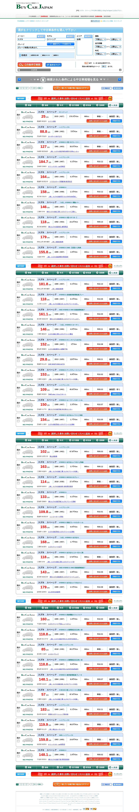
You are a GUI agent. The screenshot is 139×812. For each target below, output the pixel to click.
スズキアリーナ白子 (55, 547)
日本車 (32, 21)
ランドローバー (57, 801)
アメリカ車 (58, 794)
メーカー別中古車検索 (72, 16)
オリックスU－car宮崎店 (56, 166)
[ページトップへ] (118, 266)
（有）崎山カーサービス (56, 729)
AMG (81, 795)
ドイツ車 (52, 794)
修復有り (56, 55)
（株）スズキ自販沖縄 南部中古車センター (64, 151)
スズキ (38, 21)
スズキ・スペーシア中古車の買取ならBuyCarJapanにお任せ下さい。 (101, 10)
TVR (76, 801)
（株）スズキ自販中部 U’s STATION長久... (64, 639)
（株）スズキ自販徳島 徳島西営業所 (60, 486)
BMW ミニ (43, 797)
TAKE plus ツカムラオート (57, 394)
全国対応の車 (35, 55)
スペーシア (45, 21)
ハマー (97, 797)
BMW (96, 795)
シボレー (89, 797)
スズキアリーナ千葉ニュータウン (59, 624)
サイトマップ (118, 21)
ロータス (69, 801)
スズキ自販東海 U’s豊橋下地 (57, 349)
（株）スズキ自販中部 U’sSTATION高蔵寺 (64, 669)
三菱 (47, 795)
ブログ (69, 809)
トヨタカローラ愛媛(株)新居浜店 (61, 181)
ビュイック (41, 799)
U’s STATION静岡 (54, 592)
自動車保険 (99, 16)
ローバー (64, 801)
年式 (97, 50)
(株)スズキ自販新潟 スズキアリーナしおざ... (65, 319)
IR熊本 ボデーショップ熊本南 (58, 714)
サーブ (69, 804)
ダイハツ (63, 795)
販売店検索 (107, 16)
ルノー (45, 803)
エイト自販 (52, 121)
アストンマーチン (43, 801)
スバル (50, 795)
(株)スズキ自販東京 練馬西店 (58, 227)
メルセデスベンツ (75, 795)
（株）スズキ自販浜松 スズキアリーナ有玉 (62, 684)
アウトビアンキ (92, 803)
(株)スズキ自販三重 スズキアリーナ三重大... (62, 212)
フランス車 (70, 794)
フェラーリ (59, 803)
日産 (98, 794)
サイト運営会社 (46, 809)
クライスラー (74, 799)
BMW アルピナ (50, 797)
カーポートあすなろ (55, 136)
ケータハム (91, 801)
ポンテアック (67, 799)
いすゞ (68, 795)
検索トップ (42, 794)
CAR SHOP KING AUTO (56, 364)
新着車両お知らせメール (57, 16)
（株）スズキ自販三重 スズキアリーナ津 (60, 562)
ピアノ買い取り (63, 809)
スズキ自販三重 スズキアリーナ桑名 (60, 334)
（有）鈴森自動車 (57, 242)
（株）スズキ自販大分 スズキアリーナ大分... (63, 304)
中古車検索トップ (34, 16)
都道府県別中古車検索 (87, 16)
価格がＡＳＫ (46, 55)
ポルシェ (57, 797)
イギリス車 (64, 794)
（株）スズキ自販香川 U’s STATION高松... (62, 196)
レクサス (90, 794)
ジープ (84, 799)
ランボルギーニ (78, 803)
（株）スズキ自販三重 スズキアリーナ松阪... (63, 379)
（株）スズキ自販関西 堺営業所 (57, 257)
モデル (49, 36)
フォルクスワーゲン (69, 797)
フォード (53, 799)
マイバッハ (86, 795)
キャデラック (82, 797)
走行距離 (98, 43)
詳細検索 (34, 70)
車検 (81, 809)
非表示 (24, 55)
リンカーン (47, 799)
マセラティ (65, 803)
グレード (21, 44)
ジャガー (50, 801)
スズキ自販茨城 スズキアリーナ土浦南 (61, 424)
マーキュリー (60, 799)
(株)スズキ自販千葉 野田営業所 (58, 759)
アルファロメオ (52, 803)
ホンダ (42, 795)
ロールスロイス (90, 799)
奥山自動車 (53, 456)
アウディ (62, 797)
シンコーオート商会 (56, 516)
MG (73, 801)
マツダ (54, 795)
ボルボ (98, 803)
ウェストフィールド (83, 801)
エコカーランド (53, 654)
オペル (76, 797)
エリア (79, 36)
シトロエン (97, 801)
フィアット (71, 803)
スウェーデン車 (83, 794)
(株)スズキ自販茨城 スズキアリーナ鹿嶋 (61, 501)
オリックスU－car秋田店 (56, 744)
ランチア (85, 803)
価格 (97, 36)
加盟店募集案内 (54, 809)
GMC (93, 797)
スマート (92, 795)
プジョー (41, 803)
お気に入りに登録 (108, 21)
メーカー (21, 36)
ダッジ (79, 799)
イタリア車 (76, 794)
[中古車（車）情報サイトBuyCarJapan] (34, 5)
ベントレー (97, 799)
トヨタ (94, 794)
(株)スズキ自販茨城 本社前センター (60, 409)
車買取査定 (44, 16)
